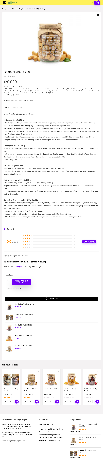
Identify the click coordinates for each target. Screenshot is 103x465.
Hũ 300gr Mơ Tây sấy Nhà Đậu (23, 335)
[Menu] (4, 2)
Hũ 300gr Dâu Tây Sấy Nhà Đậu (23, 325)
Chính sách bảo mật (46, 432)
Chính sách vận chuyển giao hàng (51, 437)
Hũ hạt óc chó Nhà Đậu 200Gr (23, 346)
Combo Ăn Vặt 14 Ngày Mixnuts (24, 315)
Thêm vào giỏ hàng (21, 282)
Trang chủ (5, 9)
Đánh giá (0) (17, 107)
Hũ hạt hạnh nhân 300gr (51, 389)
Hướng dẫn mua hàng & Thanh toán (51, 429)
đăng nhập (20, 266)
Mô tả (7, 107)
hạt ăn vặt (30, 100)
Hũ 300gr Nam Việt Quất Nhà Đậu (24, 304)
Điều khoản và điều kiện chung (49, 440)
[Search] (92, 2)
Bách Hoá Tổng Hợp (18, 9)
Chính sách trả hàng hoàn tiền (49, 435)
